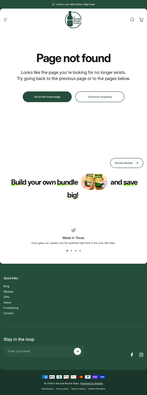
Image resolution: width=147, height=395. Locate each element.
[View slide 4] (80, 251)
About (7, 302)
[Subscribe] (77, 351)
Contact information (96, 389)
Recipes (8, 291)
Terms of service (78, 389)
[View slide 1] (67, 251)
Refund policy (48, 389)
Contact (8, 313)
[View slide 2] (71, 251)
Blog (6, 286)
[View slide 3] (76, 251)
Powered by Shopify (91, 383)
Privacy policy (62, 389)
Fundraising (11, 307)
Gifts (7, 297)
